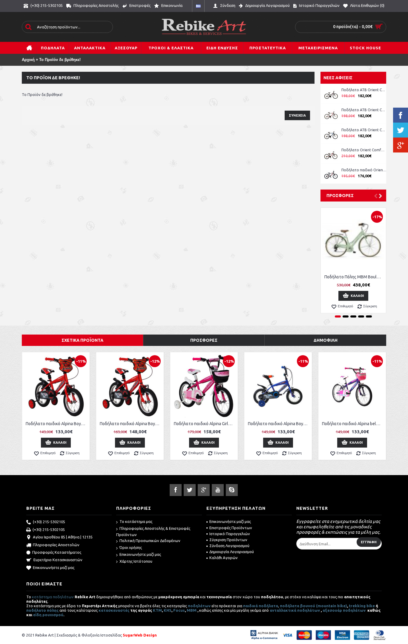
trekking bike (362, 606)
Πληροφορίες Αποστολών (56, 545)
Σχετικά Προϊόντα (82, 340)
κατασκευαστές (114, 610)
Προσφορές (340, 195)
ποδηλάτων (199, 606)
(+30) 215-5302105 (49, 522)
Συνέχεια (297, 115)
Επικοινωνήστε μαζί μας (53, 567)
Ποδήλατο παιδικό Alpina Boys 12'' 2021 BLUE (279, 423)
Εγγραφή (369, 542)
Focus (179, 610)
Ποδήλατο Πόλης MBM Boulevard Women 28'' (354, 276)
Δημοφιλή (326, 340)
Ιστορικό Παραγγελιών (229, 534)
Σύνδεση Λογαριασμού (229, 546)
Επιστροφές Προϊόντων (230, 528)
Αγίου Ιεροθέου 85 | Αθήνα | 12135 (63, 537)
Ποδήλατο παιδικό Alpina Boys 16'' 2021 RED (131, 423)
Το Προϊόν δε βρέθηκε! (60, 59)
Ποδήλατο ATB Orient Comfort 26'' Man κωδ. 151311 (363, 110)
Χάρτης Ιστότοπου (135, 561)
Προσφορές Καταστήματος (56, 552)
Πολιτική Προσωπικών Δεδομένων (149, 540)
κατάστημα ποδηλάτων (53, 597)
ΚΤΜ (157, 610)
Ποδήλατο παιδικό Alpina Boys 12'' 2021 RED (57, 423)
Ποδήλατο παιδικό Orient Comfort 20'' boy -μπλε (363, 170)
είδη (37, 615)
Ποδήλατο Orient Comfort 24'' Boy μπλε (363, 150)
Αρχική (28, 59)
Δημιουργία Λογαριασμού (231, 552)
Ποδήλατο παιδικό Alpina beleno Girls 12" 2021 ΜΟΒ (353, 423)
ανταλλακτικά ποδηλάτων (295, 610)
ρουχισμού (52, 615)
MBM (192, 610)
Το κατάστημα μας (135, 521)
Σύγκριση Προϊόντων (228, 540)
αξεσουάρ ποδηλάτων (344, 610)
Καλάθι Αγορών (223, 558)
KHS (167, 610)
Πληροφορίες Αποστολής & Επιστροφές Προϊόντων (153, 531)
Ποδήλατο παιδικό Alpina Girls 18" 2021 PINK (205, 423)
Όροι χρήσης (130, 547)
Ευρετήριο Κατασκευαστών (57, 560)
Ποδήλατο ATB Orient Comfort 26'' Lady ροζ (363, 90)
